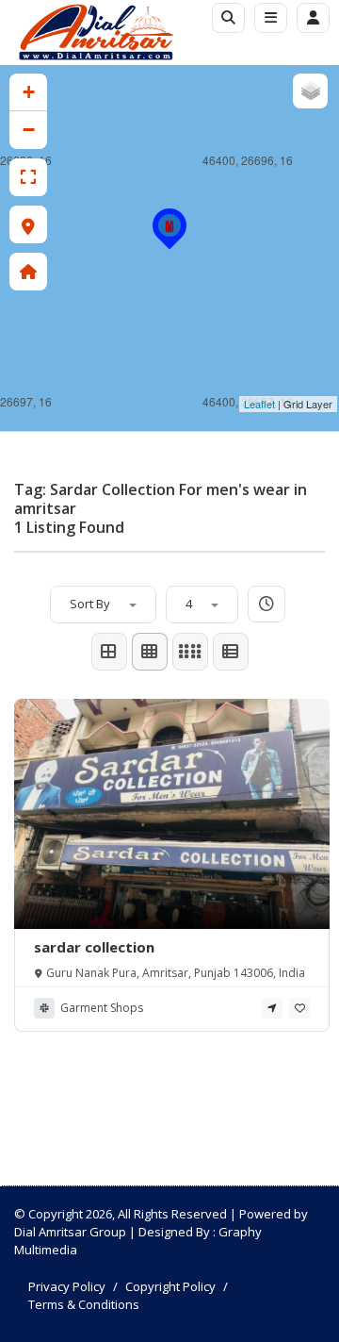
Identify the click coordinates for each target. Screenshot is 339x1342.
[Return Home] (28, 271)
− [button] (29, 129)
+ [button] (29, 92)
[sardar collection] (169, 247)
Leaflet (259, 403)
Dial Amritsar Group (70, 1231)
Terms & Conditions (83, 1304)
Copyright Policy (170, 1286)
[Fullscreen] (28, 177)
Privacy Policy (66, 1286)
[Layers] (310, 91)
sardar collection (94, 946)
